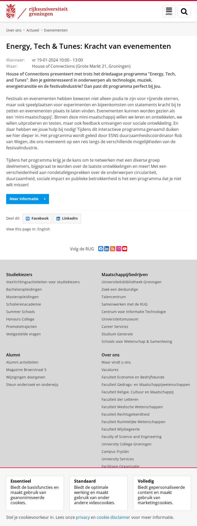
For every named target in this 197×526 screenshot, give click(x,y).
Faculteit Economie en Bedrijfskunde (133, 377)
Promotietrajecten (21, 326)
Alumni (13, 354)
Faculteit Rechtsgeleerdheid (126, 414)
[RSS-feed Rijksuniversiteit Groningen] (112, 248)
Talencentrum (114, 296)
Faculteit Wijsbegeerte (121, 429)
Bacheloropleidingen (24, 289)
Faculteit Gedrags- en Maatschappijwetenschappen (146, 384)
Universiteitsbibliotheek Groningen (132, 281)
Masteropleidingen (22, 296)
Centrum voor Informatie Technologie (134, 311)
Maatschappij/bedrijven (125, 274)
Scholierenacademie (23, 304)
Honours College (20, 319)
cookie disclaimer (113, 517)
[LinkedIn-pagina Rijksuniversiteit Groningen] (106, 248)
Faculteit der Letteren (120, 399)
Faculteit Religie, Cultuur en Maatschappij (138, 391)
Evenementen (56, 30)
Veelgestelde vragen (23, 334)
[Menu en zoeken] (169, 11)
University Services (118, 458)
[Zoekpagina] (184, 11)
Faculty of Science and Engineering (132, 436)
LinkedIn (70, 218)
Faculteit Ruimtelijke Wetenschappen (133, 421)
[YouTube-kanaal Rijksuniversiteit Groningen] (124, 248)
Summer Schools (20, 311)
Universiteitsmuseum (120, 319)
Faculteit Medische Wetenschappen (132, 406)
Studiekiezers (19, 274)
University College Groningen (127, 444)
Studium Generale (117, 334)
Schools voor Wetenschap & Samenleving (137, 341)
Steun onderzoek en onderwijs (32, 384)
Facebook (40, 218)
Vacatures (110, 369)
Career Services (115, 326)
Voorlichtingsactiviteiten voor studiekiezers (43, 281)
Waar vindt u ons (116, 362)
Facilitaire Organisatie (120, 466)
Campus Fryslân (115, 451)
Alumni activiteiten (22, 362)
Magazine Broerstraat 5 (26, 369)
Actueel (32, 30)
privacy (83, 517)
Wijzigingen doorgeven (25, 377)
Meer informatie (23, 198)
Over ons (14, 30)
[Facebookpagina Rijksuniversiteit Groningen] (100, 248)
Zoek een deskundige (120, 289)
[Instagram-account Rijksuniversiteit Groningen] (118, 248)
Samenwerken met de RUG (124, 304)
